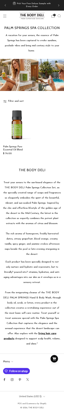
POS (20, 404)
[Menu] (4, 16)
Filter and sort (16, 101)
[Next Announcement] (59, 5)
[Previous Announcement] (5, 5)
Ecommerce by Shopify (36, 404)
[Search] (59, 16)
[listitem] (32, 5)
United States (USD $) (30, 396)
